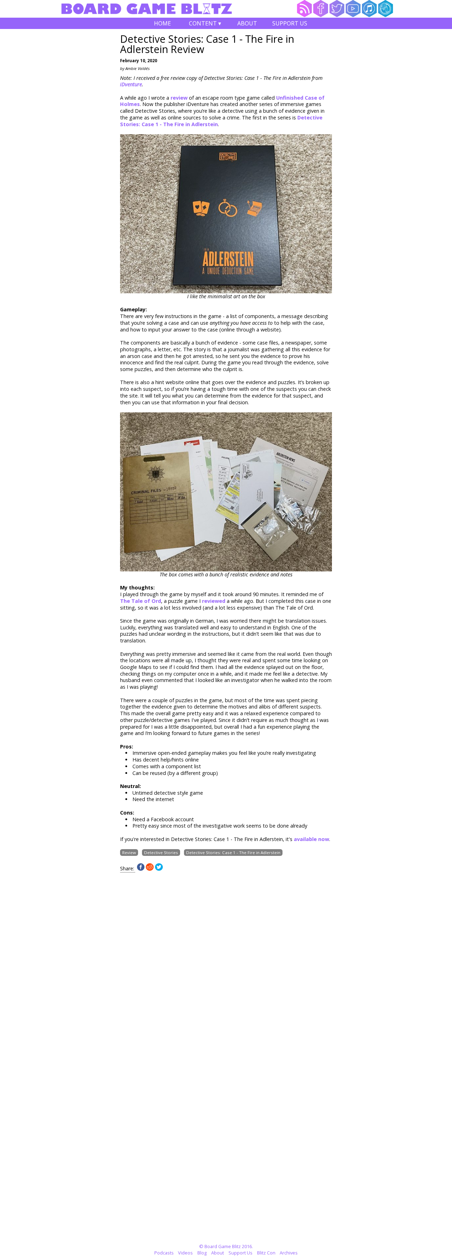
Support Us (289, 23)
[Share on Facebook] (141, 868)
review (180, 97)
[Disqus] (226, 960)
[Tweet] (159, 868)
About (247, 23)
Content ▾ (205, 24)
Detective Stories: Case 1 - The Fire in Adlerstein (233, 852)
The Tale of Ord (140, 601)
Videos (185, 1253)
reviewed (214, 601)
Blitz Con (266, 1253)
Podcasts (164, 1253)
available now (311, 839)
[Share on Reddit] (150, 868)
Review (129, 852)
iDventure (131, 84)
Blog (202, 1253)
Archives (289, 1253)
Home (162, 23)
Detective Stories (161, 852)
